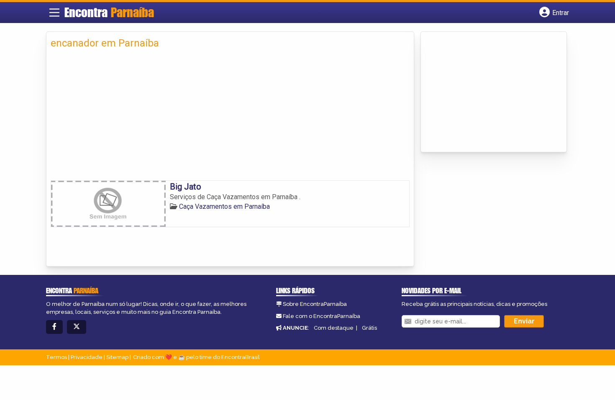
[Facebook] (54, 327)
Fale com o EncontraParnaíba (321, 316)
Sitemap (117, 357)
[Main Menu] (54, 12)
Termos (56, 357)
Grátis (369, 328)
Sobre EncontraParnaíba (315, 304)
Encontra (109, 12)
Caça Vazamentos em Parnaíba (224, 206)
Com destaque (334, 328)
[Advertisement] (230, 117)
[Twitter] (76, 327)
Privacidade (86, 357)
